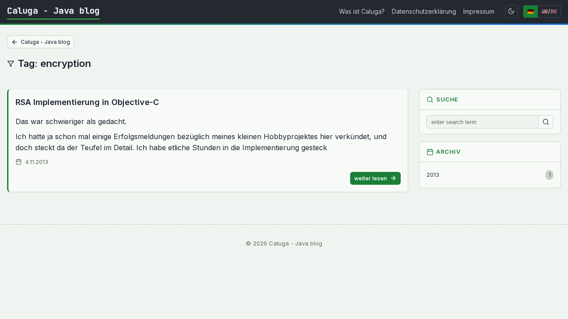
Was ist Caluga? (362, 11)
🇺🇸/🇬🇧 (549, 11)
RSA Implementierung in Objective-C (87, 102)
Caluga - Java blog (53, 10)
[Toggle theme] (511, 12)
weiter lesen (370, 178)
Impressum (478, 11)
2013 (488, 174)
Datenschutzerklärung (424, 11)
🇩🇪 (530, 11)
